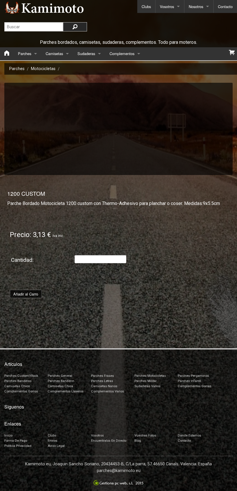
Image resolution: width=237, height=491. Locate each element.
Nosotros (196, 6)
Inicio (8, 435)
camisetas (54, 53)
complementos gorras (194, 386)
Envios (52, 441)
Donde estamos (189, 435)
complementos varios (107, 391)
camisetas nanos (104, 386)
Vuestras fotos (145, 435)
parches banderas (18, 381)
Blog (137, 441)
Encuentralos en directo (108, 441)
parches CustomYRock (21, 376)
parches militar (145, 381)
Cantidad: (22, 260)
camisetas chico (17, 386)
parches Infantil (189, 381)
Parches (17, 68)
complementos (122, 53)
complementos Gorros (21, 391)
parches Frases (102, 376)
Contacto (225, 6)
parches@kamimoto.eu (118, 470)
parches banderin (61, 381)
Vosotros (167, 6)
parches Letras (102, 381)
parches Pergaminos (193, 376)
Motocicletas (43, 68)
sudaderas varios (147, 386)
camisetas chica (60, 386)
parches (24, 53)
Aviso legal (56, 446)
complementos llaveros (66, 391)
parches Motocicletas (150, 376)
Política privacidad (18, 446)
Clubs (146, 6)
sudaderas (86, 53)
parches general (60, 376)
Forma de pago (15, 441)
